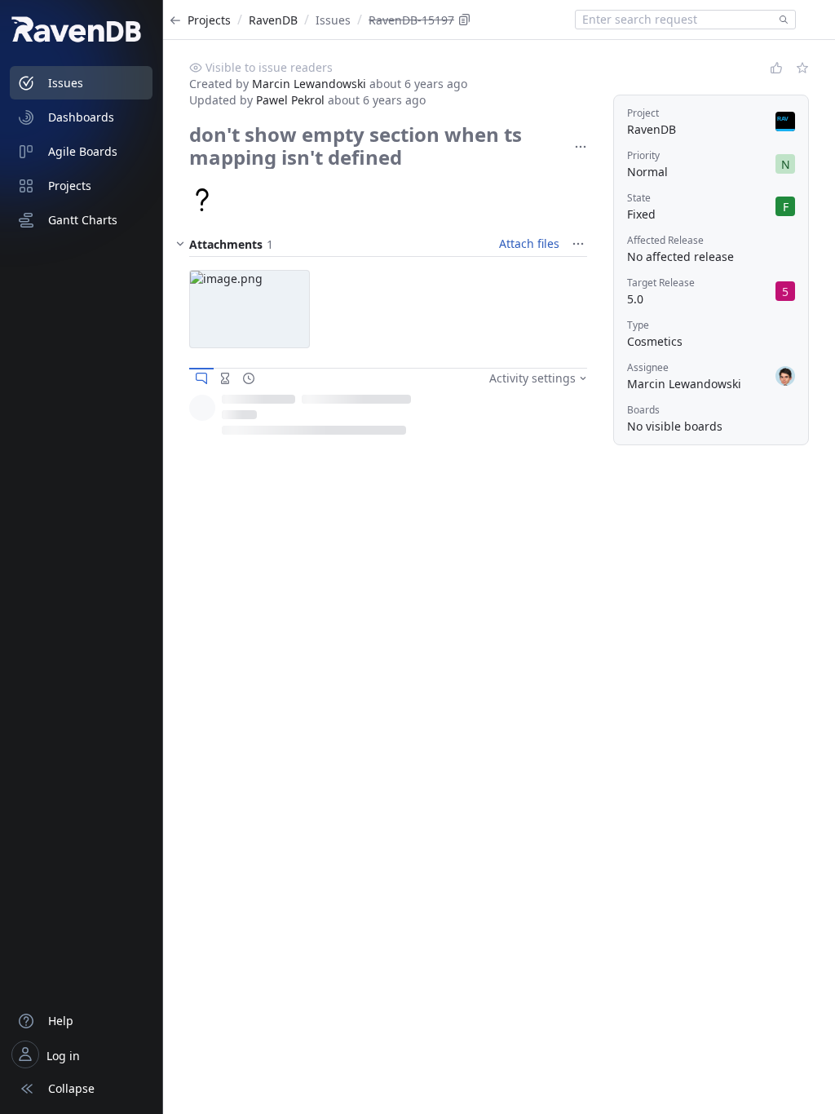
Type (638, 325)
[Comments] (201, 378)
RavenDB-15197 (411, 20)
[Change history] (248, 378)
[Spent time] (225, 378)
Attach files (529, 243)
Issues (333, 20)
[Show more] (580, 146)
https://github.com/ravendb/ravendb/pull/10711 (374, 435)
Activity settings (532, 378)
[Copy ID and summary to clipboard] (465, 19)
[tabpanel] (388, 424)
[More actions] (577, 413)
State (639, 198)
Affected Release (665, 240)
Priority (643, 155)
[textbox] (674, 19)
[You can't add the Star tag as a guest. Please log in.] (802, 67)
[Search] (780, 19)
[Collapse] (180, 243)
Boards (643, 410)
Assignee (648, 367)
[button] (249, 309)
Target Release (661, 283)
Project (643, 113)
